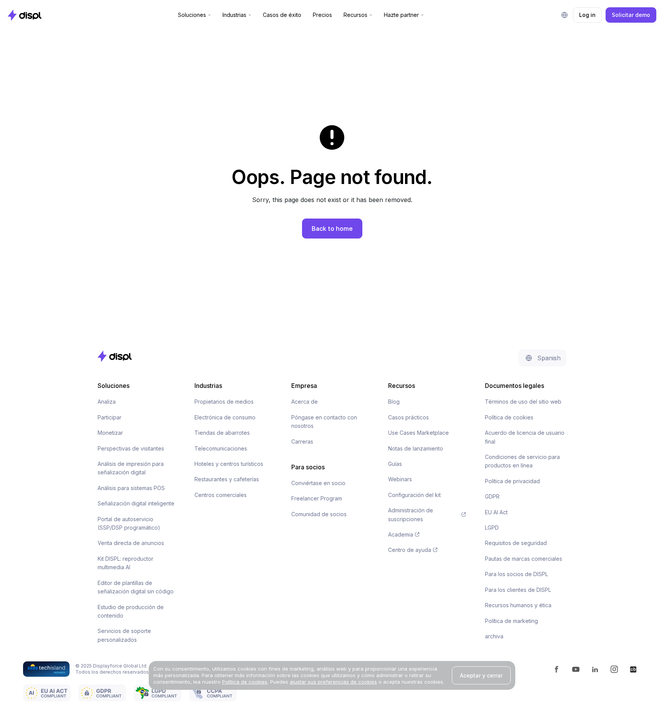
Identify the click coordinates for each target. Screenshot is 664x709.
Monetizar (110, 432)
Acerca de (304, 401)
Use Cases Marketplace (418, 432)
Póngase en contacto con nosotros (324, 421)
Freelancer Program (316, 498)
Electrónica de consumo (225, 417)
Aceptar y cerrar (481, 675)
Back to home (332, 228)
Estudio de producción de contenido (131, 611)
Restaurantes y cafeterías (226, 479)
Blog (394, 401)
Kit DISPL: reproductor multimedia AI (125, 562)
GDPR (492, 496)
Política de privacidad (512, 481)
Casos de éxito (282, 15)
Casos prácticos (408, 417)
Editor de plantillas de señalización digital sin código (136, 587)
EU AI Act (496, 512)
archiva (494, 636)
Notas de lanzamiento (415, 448)
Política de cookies (509, 417)
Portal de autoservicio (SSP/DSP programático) (129, 523)
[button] (194, 15)
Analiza (107, 401)
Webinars (400, 479)
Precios (322, 15)
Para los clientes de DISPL (518, 589)
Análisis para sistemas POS (131, 488)
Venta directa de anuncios (131, 543)
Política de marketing (511, 621)
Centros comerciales (220, 495)
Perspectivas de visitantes (131, 448)
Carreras (302, 441)
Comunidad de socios (319, 514)
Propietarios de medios (224, 401)
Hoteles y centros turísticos (228, 464)
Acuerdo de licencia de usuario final (524, 436)
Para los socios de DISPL (516, 574)
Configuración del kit (414, 495)
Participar (109, 417)
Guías (395, 464)
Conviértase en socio (318, 483)
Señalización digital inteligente (136, 503)
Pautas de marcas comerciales (523, 558)
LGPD (492, 527)
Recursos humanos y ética (518, 605)
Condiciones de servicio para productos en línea (522, 461)
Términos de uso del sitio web (523, 401)
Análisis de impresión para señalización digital (131, 468)
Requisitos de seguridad (516, 543)
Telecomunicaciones (220, 448)
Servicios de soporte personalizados (124, 635)
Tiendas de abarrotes (222, 432)
